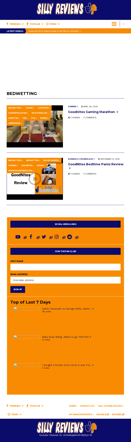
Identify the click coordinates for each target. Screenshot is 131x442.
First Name (16, 261)
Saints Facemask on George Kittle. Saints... (67, 308)
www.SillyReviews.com (20, 171)
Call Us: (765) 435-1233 (110, 406)
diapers (12, 165)
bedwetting (14, 108)
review (43, 118)
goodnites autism (17, 113)
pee (24, 118)
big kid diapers (51, 160)
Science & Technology (80, 159)
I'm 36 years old (39, 113)
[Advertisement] (65, 59)
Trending (15, 24)
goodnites (43, 108)
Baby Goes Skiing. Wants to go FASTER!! (65, 336)
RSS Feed (116, 414)
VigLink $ (101, 414)
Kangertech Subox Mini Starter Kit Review (53, 31)
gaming (29, 108)
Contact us (87, 406)
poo (33, 118)
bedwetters (14, 160)
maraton (13, 118)
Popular (35, 24)
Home (72, 406)
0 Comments (89, 118)
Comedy (72, 106)
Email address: (19, 274)
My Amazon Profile (80, 414)
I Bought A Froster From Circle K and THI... (67, 365)
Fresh (53, 24)
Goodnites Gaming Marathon (92, 112)
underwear (14, 123)
